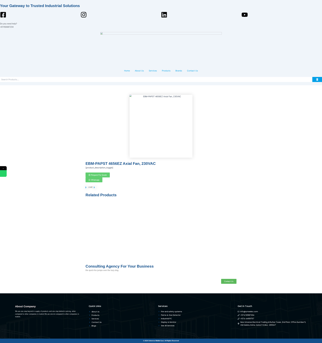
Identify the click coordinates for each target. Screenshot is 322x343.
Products (166, 70)
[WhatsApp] (3, 173)
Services (153, 70)
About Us (139, 70)
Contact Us (192, 70)
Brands (178, 70)
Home (127, 70)
